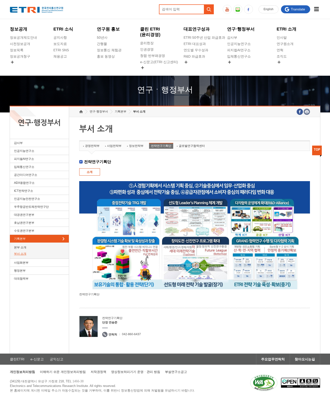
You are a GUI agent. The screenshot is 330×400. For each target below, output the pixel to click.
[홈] (81, 112)
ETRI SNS (61, 50)
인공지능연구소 (239, 44)
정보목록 (16, 50)
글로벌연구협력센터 (192, 146)
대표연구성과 (197, 29)
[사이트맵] (316, 9)
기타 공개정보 (287, 68)
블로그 (237, 9)
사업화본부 (21, 262)
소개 (90, 172)
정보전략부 (136, 146)
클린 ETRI (150, 32)
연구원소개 (285, 44)
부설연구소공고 (176, 372)
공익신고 (147, 73)
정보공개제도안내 (23, 37)
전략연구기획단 (161, 146)
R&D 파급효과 (194, 56)
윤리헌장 (147, 43)
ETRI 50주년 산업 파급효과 (204, 37)
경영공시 (16, 68)
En (268, 9)
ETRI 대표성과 (195, 44)
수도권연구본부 (24, 230)
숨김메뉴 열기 (12, 62)
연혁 (280, 50)
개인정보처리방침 (22, 372)
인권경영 (147, 49)
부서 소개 (20, 253)
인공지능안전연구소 (27, 198)
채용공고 (60, 56)
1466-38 (78, 381)
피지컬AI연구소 (239, 50)
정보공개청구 (20, 56)
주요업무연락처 (273, 359)
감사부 (232, 37)
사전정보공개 (20, 44)
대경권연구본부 (24, 214)
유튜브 (227, 9)
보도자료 (60, 44)
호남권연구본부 (24, 222)
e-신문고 (37, 359)
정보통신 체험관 (109, 50)
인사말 (282, 37)
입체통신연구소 (239, 56)
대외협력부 (21, 278)
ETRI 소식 (63, 29)
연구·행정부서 (241, 29)
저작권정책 (98, 372)
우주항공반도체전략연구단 (31, 206)
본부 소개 (20, 247)
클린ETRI (17, 359)
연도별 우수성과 (196, 50)
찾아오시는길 (305, 359)
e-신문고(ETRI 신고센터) (159, 62)
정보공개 (18, 29)
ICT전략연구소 (23, 191)
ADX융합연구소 (24, 183)
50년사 (102, 37)
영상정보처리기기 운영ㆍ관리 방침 (135, 372)
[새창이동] (263, 383)
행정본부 (20, 270)
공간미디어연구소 (240, 68)
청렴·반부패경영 (152, 56)
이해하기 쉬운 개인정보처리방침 (63, 372)
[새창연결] (300, 112)
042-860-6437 (131, 334)
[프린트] (307, 112)
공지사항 (60, 37)
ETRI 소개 (286, 29)
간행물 (102, 44)
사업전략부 (114, 146)
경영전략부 (92, 146)
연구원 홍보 (108, 29)
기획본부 (20, 238)
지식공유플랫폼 (195, 68)
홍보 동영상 (106, 56)
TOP (317, 149)
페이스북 (248, 9)
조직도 (282, 56)
